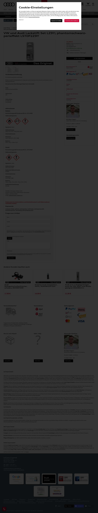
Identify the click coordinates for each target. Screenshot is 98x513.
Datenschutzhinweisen (34, 17)
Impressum (21, 19)
